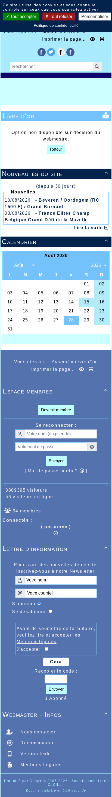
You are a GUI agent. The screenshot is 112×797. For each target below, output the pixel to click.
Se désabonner (29, 611)
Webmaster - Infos (55, 714)
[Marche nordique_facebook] (70, 52)
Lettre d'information (55, 548)
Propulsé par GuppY (23, 781)
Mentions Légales (40, 764)
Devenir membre (56, 409)
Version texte (35, 753)
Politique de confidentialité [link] (56, 25)
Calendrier (55, 241)
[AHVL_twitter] (51, 52)
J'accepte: (31, 649)
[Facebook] (61, 52)
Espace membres (55, 391)
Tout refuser (60, 16)
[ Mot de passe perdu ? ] (56, 470)
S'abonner (24, 603)
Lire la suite (89, 227)
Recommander (36, 743)
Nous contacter (37, 732)
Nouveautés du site (55, 173)
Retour (56, 149)
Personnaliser (94, 16)
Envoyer (56, 460)
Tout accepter (22, 16)
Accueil (60, 361)
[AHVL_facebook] (42, 52)
